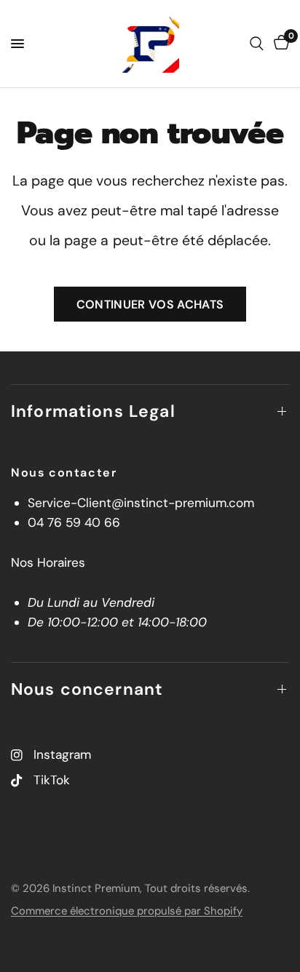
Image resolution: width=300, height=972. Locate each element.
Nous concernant (87, 689)
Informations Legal (93, 411)
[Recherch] (257, 43)
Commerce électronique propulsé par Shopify (126, 911)
